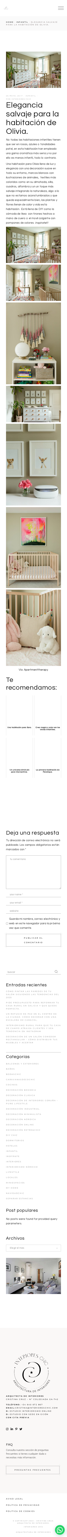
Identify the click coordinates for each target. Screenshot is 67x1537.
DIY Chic (12, 1135)
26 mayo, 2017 (14, 96)
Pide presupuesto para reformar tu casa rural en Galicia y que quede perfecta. (32, 1006)
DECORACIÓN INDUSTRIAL (23, 1109)
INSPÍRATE (13, 1156)
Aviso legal (14, 1499)
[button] (60, 1530)
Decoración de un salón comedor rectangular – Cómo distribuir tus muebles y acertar (32, 1040)
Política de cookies (20, 1511)
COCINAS (12, 1085)
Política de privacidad (23, 1505)
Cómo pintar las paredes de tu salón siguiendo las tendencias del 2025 (32, 994)
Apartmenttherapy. (35, 669)
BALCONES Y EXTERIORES (22, 1064)
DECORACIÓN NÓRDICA (21, 1119)
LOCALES (12, 1177)
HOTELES (12, 1146)
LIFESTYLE (13, 1172)
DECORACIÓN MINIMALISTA (23, 1114)
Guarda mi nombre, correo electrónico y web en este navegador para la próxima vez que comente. (34, 923)
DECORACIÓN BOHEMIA (21, 1090)
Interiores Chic (21, 99)
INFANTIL (22, 22)
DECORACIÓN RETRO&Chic (23, 1130)
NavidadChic (15, 1193)
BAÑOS (10, 1069)
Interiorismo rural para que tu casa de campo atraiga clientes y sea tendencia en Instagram (33, 1028)
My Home (12, 1188)
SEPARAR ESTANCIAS (19, 1198)
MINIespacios (15, 1183)
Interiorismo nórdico (22, 1167)
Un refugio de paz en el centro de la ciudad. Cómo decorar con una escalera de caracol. (31, 1017)
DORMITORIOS (15, 1140)
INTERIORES (13, 1161)
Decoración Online (20, 1125)
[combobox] (33, 1248)
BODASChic (13, 1074)
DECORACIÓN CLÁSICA (20, 1095)
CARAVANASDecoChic (20, 1079)
